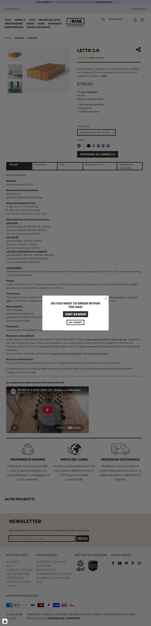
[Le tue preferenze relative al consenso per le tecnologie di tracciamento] (4, 621)
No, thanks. (75, 322)
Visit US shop (75, 314)
